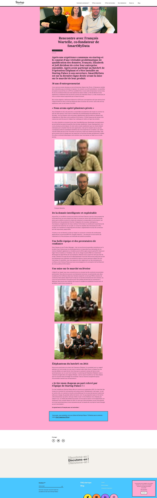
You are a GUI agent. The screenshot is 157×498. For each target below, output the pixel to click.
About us (131, 3)
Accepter (144, 492)
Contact (103, 482)
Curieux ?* (42, 483)
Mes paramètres (144, 489)
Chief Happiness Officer (62, 417)
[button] (78, 172)
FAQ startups (85, 482)
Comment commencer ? (83, 3)
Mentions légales (104, 485)
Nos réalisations (122, 3)
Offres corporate (96, 3)
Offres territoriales (110, 3)
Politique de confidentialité (106, 488)
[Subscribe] (62, 486)
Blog (139, 3)
